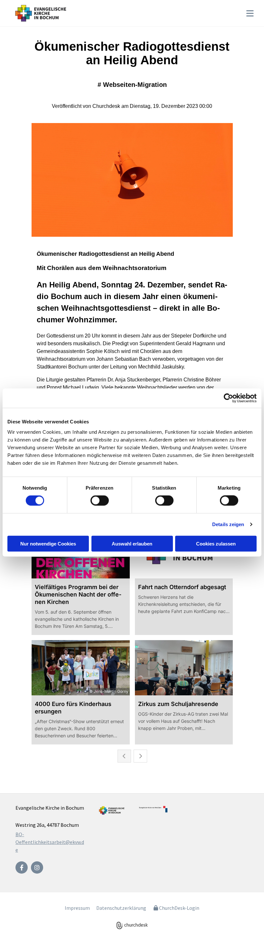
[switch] (99, 500)
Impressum (77, 908)
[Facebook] (21, 867)
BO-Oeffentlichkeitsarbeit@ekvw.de (49, 842)
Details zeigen (228, 524)
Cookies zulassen (216, 543)
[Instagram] (37, 867)
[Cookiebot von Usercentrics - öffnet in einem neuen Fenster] (228, 398)
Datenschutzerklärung (121, 908)
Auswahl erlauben (132, 543)
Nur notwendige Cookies (48, 543)
